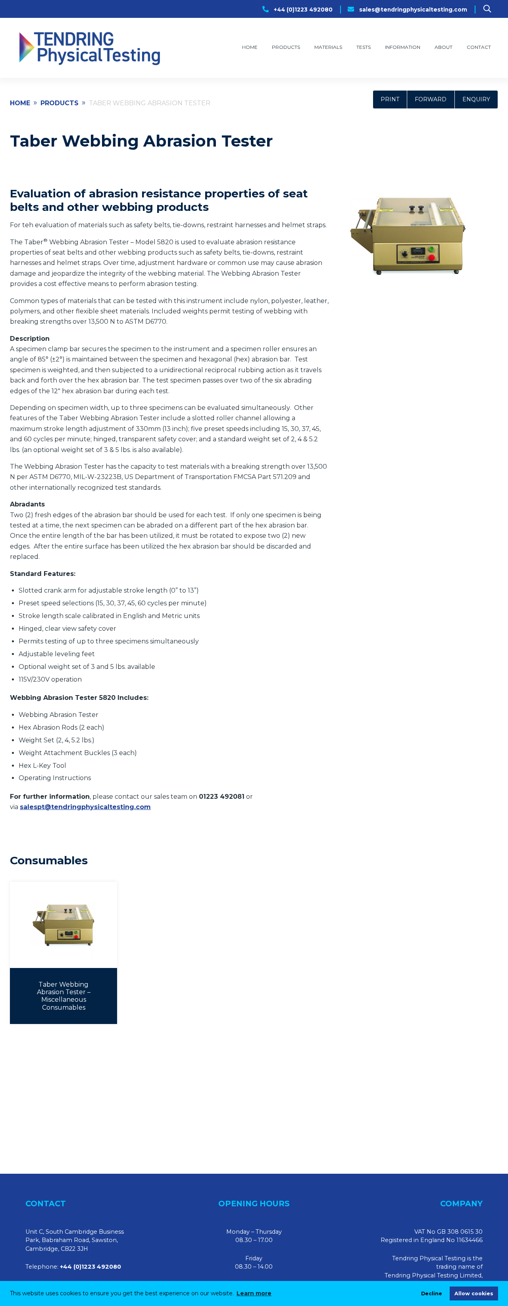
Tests (363, 47)
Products (286, 47)
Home (250, 47)
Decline (431, 1293)
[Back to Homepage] (88, 48)
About (443, 47)
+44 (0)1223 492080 (303, 9)
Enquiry (476, 99)
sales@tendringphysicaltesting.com (413, 9)
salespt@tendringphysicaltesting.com (85, 807)
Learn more (254, 1293)
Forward (430, 99)
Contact (479, 47)
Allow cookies (473, 1293)
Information (402, 47)
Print (390, 99)
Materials (328, 47)
